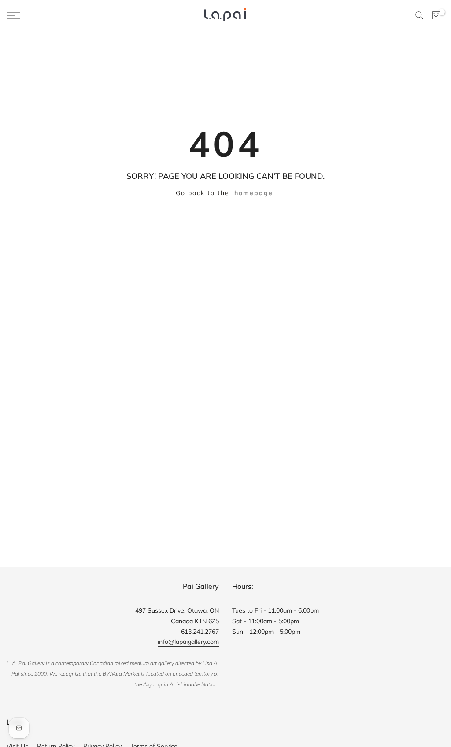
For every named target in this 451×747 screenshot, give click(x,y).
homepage (253, 193)
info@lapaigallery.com (188, 642)
